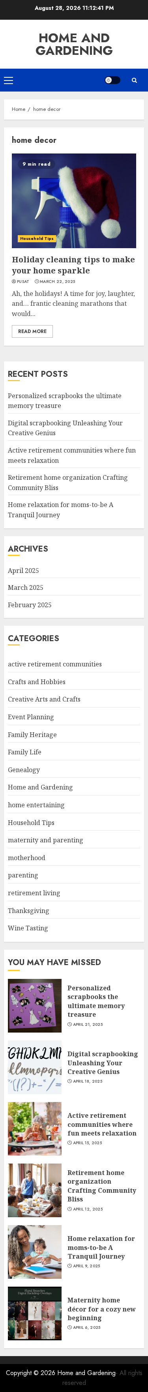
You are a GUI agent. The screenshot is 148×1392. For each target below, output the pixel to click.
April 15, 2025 (87, 1143)
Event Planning (31, 717)
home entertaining (36, 805)
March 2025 (25, 587)
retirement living (34, 893)
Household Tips (37, 238)
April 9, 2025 (86, 1266)
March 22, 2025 (57, 281)
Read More (32, 331)
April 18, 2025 (87, 1081)
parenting (23, 875)
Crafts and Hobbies (37, 681)
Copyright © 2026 (31, 1372)
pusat (23, 281)
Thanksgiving (28, 910)
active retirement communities (55, 664)
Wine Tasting (28, 928)
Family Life (24, 752)
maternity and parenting (45, 840)
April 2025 (23, 570)
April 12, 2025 (88, 1209)
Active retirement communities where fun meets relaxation (102, 1124)
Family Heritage (32, 734)
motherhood (26, 857)
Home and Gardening (74, 44)
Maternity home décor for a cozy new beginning (101, 1309)
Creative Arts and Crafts (44, 699)
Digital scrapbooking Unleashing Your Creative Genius (102, 1063)
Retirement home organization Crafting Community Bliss (101, 1185)
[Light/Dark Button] (112, 80)
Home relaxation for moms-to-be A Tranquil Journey (101, 1247)
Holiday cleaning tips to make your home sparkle (73, 265)
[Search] (134, 80)
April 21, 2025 (88, 1024)
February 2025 (30, 605)
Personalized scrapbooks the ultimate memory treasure (96, 1001)
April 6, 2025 (87, 1327)
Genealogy (24, 769)
